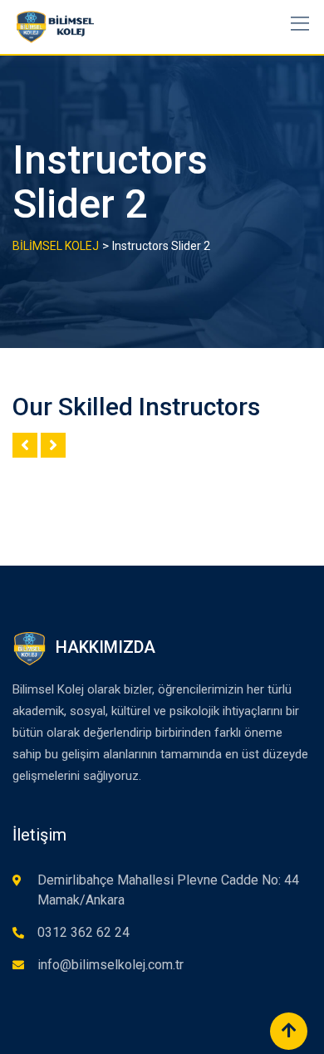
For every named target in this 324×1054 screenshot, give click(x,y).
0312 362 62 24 (83, 932)
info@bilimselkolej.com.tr (110, 965)
